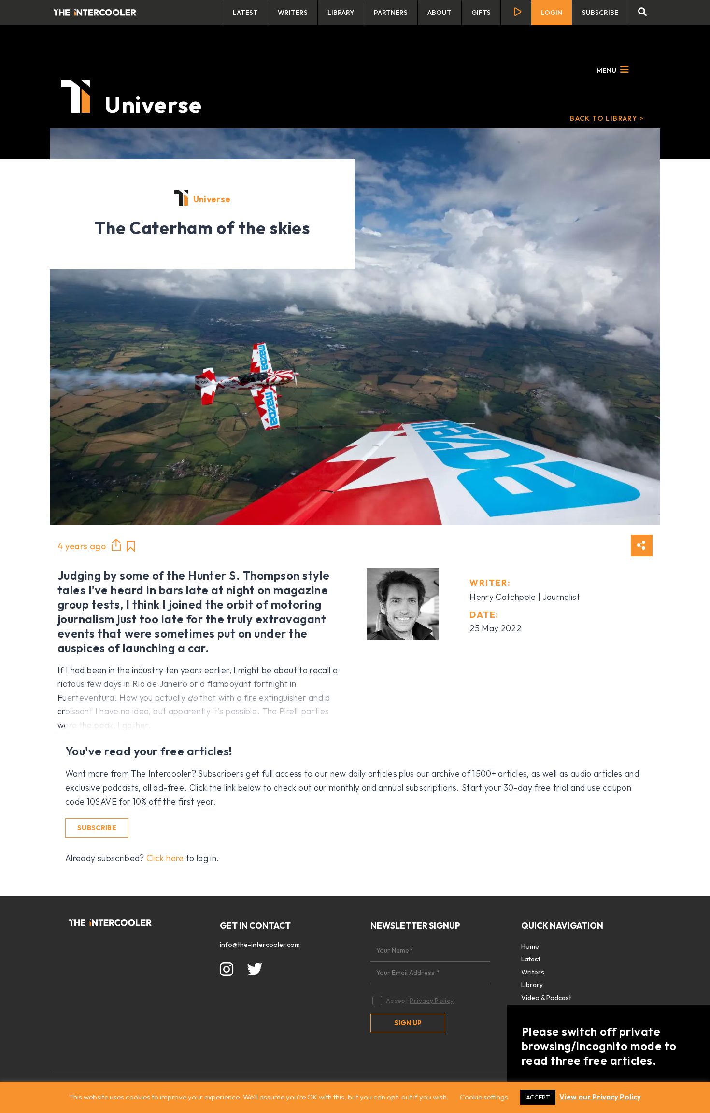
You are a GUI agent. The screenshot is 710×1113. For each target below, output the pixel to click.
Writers (293, 12)
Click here (165, 857)
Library (340, 12)
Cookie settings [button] (484, 1096)
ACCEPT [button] (538, 1097)
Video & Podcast (546, 997)
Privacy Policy (432, 1000)
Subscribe (600, 12)
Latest (245, 12)
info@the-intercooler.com (260, 944)
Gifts (481, 12)
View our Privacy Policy (600, 1096)
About (439, 12)
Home (530, 946)
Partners (391, 12)
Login (551, 12)
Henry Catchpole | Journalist (524, 596)
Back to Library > (607, 118)
